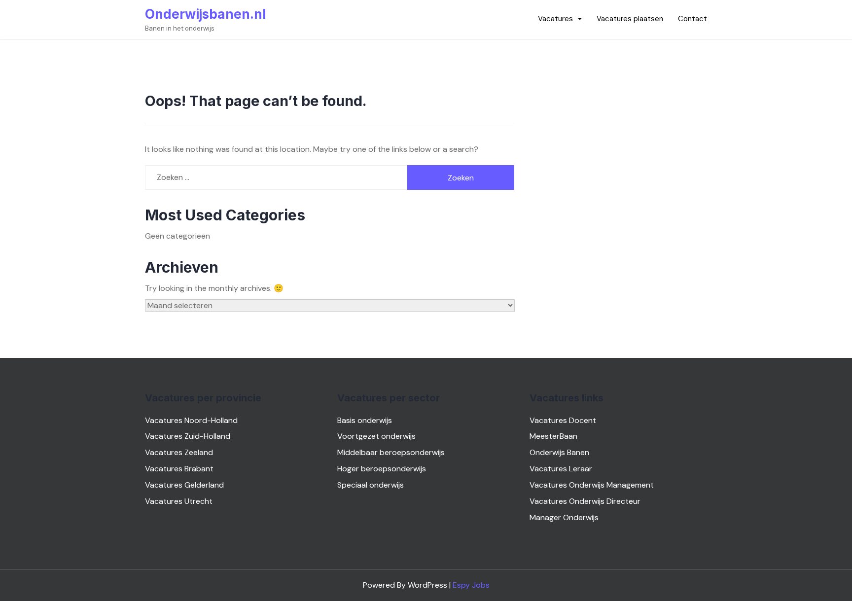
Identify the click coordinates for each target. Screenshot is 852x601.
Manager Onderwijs (564, 517)
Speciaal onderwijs (370, 485)
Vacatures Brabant (179, 468)
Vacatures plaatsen (630, 19)
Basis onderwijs (364, 420)
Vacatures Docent (563, 420)
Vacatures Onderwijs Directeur (585, 501)
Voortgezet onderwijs (376, 436)
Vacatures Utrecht (179, 501)
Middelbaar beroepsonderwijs (391, 452)
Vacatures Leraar (561, 468)
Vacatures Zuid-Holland (187, 436)
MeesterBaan (553, 436)
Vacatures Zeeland (179, 452)
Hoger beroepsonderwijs (381, 468)
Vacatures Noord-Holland (191, 420)
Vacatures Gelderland (184, 485)
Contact (692, 19)
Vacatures (555, 19)
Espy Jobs (471, 585)
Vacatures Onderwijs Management (592, 485)
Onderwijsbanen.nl (205, 14)
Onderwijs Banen (559, 452)
